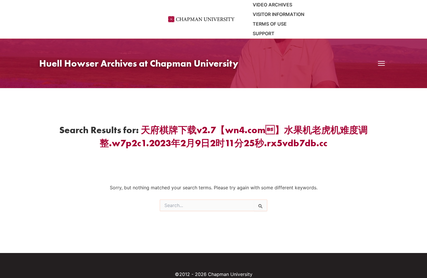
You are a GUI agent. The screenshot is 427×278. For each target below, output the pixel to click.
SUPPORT (263, 33)
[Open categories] (381, 63)
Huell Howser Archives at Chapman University (138, 63)
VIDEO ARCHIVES (272, 5)
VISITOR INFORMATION (278, 14)
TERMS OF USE (270, 24)
